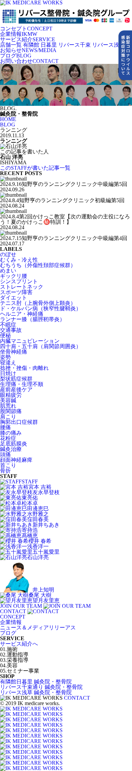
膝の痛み (11, 433)
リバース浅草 (108, 45)
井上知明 (43, 590)
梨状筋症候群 (16, 379)
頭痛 (5, 454)
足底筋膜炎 (13, 444)
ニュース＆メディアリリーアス (38, 627)
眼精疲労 (11, 395)
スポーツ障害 (16, 292)
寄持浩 (30, 530)
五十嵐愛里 (46, 552)
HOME (8, 119)
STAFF (30, 481)
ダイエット (13, 297)
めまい (8, 270)
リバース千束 (74, 45)
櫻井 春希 (39, 541)
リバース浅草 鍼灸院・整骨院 (36, 692)
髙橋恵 (30, 535)
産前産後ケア (16, 389)
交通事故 (11, 330)
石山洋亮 (38, 557)
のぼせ (8, 254)
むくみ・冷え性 (19, 260)
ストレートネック (21, 287)
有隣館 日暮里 (40, 45)
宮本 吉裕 (39, 487)
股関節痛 (11, 411)
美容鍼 (8, 400)
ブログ (8, 633)
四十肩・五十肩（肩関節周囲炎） (40, 346)
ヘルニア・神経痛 (21, 314)
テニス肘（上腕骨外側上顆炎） (38, 303)
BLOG (15, 55)
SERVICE (27, 39)
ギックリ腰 (13, 276)
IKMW (18, 34)
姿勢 (5, 357)
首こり (8, 465)
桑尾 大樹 (39, 595)
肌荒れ (8, 406)
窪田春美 (38, 519)
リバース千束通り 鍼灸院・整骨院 (41, 687)
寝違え (8, 362)
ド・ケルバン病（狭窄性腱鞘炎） (40, 308)
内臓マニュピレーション (30, 341)
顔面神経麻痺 (16, 460)
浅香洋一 (38, 546)
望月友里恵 (46, 600)
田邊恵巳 (38, 508)
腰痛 (5, 427)
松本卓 (30, 503)
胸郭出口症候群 (19, 422)
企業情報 (11, 622)
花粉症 (8, 438)
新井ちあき (46, 525)
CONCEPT (26, 28)
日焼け (8, 373)
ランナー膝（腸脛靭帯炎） (32, 319)
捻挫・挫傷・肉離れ (24, 368)
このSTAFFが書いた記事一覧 (35, 168)
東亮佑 (30, 498)
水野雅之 (38, 514)
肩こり (8, 416)
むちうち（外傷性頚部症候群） (38, 265)
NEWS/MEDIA (28, 50)
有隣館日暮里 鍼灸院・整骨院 (36, 681)
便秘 (5, 335)
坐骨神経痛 (13, 352)
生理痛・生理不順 (21, 384)
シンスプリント (19, 281)
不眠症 (8, 325)
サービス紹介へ (19, 644)
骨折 (5, 471)
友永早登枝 (46, 492)
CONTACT (29, 61)
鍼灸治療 (11, 449)
